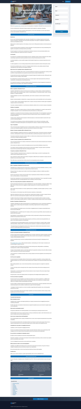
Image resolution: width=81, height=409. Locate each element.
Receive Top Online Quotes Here (31, 356)
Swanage (14, 392)
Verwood (14, 385)
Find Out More (31, 294)
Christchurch (15, 391)
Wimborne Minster (16, 383)
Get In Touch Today (31, 34)
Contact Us (68, 1)
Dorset (14, 390)
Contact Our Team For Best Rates (31, 86)
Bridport (14, 394)
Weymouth (14, 393)
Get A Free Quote (31, 378)
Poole (14, 384)
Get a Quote (31, 18)
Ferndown (14, 386)
